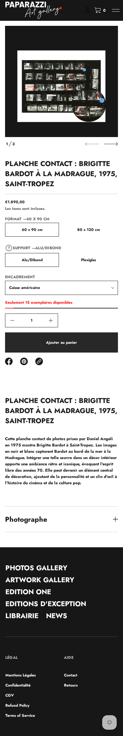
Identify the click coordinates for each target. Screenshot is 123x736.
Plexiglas (88, 260)
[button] (100, 10)
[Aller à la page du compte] (87, 11)
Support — (37, 248)
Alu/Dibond (32, 260)
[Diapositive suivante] (111, 144)
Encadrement (20, 276)
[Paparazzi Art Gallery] (33, 10)
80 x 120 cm (88, 230)
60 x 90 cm (32, 230)
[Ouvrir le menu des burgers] (116, 10)
